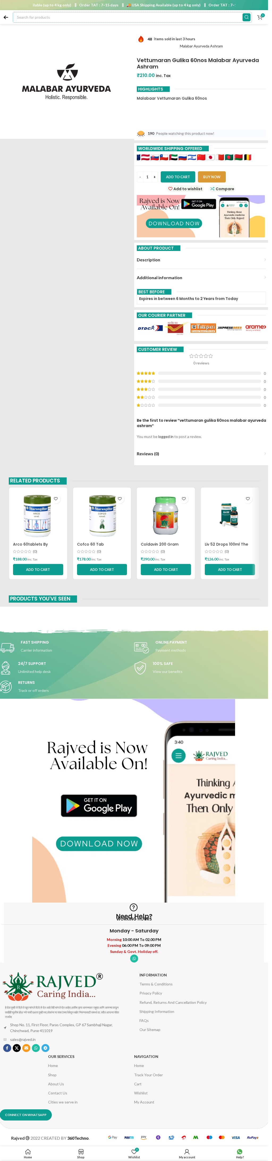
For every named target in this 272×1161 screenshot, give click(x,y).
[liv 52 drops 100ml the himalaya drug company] (230, 515)
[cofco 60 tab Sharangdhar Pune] (102, 515)
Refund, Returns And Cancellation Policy (173, 1002)
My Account (144, 1102)
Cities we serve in (63, 1102)
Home (53, 1065)
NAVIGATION (146, 1056)
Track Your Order (148, 1075)
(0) (35, 551)
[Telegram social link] (45, 1048)
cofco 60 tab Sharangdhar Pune (95, 547)
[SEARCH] (246, 17)
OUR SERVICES (61, 1056)
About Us (56, 1084)
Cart (138, 1084)
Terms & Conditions (156, 984)
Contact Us (57, 1093)
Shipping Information (156, 1011)
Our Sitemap (149, 1029)
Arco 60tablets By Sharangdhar (30, 547)
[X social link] (17, 1048)
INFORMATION (153, 975)
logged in (165, 436)
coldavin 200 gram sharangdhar (159, 547)
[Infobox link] (201, 648)
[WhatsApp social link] (134, 959)
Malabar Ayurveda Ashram (201, 46)
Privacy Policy (150, 993)
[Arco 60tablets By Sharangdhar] (38, 515)
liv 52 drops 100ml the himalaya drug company (229, 547)
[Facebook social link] (7, 1048)
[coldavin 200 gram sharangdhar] (166, 515)
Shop (52, 1075)
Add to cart (178, 177)
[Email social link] (26, 1048)
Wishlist (141, 1093)
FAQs (144, 1020)
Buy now (211, 177)
